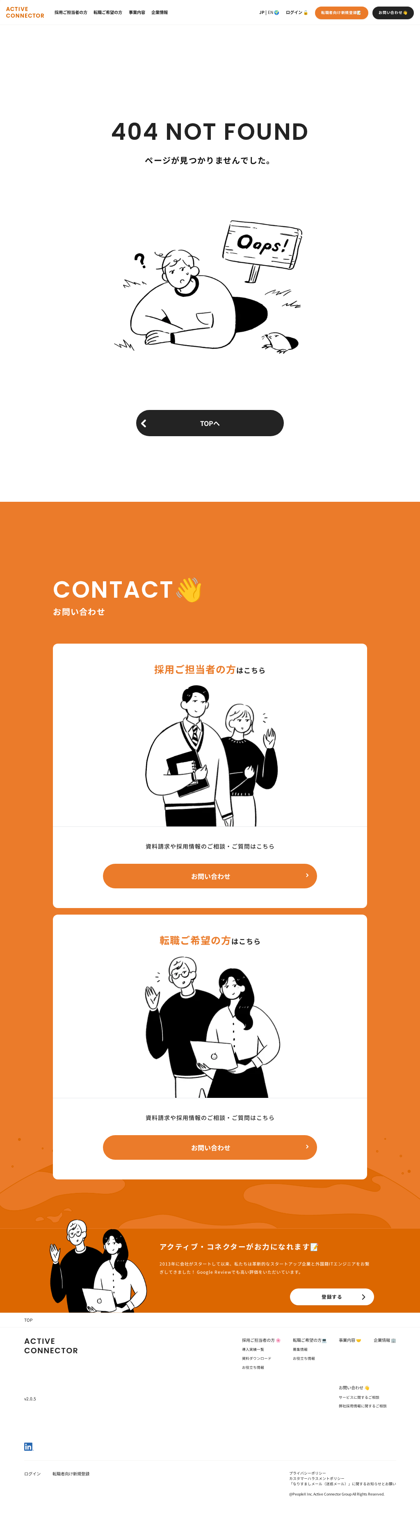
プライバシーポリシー (307, 1473)
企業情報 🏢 (385, 1340)
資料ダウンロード (257, 1358)
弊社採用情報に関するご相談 (363, 1406)
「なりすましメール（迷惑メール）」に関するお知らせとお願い (342, 1483)
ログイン (294, 12)
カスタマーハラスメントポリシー (317, 1478)
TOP (28, 1320)
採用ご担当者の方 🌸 (261, 1340)
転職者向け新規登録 (70, 1473)
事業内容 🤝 (350, 1340)
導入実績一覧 (253, 1349)
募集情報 (300, 1349)
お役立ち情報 (253, 1367)
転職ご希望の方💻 (310, 1340)
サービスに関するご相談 (359, 1397)
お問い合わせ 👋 (354, 1387)
